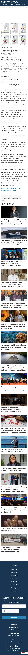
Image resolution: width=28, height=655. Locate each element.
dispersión (5, 198)
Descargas (14, 587)
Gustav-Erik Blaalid (14, 629)
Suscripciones (14, 575)
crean (4, 200)
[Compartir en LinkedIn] (14, 85)
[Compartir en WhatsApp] (19, 85)
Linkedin (14, 591)
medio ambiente (16, 198)
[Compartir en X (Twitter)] (11, 85)
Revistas (11, 4)
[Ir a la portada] (12, 2)
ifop (14, 196)
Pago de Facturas (14, 584)
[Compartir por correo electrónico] (16, 85)
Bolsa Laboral (5, 4)
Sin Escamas (16, 4)
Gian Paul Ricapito (14, 635)
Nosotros (22, 4)
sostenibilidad (6, 196)
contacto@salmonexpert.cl (14, 642)
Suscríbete (14, 617)
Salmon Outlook (14, 581)
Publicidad (14, 578)
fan (19, 196)
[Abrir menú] (26, 2)
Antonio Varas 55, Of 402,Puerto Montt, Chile (14, 649)
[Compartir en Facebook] (9, 85)
